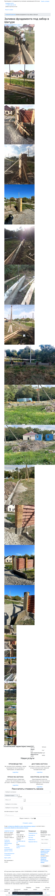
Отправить (45, 866)
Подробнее (15, 772)
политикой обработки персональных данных (16, 827)
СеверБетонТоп (9, 3)
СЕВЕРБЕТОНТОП (9, 831)
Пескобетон (32, 835)
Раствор (31, 837)
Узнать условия (45, 1)
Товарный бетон (33, 833)
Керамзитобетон (33, 841)
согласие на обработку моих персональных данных (21, 826)
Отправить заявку (27, 823)
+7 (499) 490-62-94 (10, 5)
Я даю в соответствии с (24, 826)
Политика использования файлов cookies (8, 849)
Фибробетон (32, 839)
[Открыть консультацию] (2, 889)
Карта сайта (7, 857)
